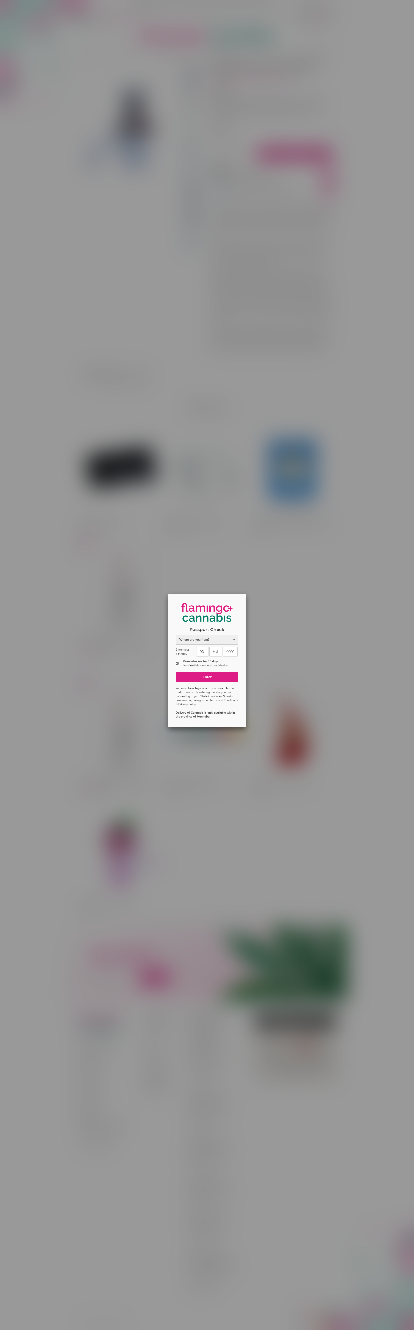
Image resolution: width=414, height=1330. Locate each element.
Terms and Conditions (224, 704)
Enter (207, 681)
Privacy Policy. (187, 708)
